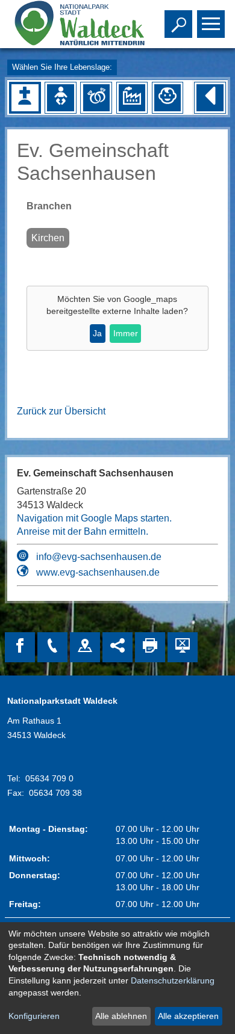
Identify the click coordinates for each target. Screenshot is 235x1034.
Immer (125, 333)
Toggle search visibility (176, 23)
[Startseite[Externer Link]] (70, 24)
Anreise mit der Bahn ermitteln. (82, 531)
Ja (97, 333)
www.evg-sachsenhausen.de (98, 572)
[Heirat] (96, 97)
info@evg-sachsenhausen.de (98, 557)
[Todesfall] (24, 97)
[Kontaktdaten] (52, 647)
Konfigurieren (34, 1016)
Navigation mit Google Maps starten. (94, 518)
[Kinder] (167, 97)
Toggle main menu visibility (208, 23)
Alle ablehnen (121, 1016)
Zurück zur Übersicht (61, 411)
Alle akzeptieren (188, 1016)
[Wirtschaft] (132, 97)
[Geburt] (60, 97)
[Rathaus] (85, 647)
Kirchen (47, 238)
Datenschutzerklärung (173, 980)
